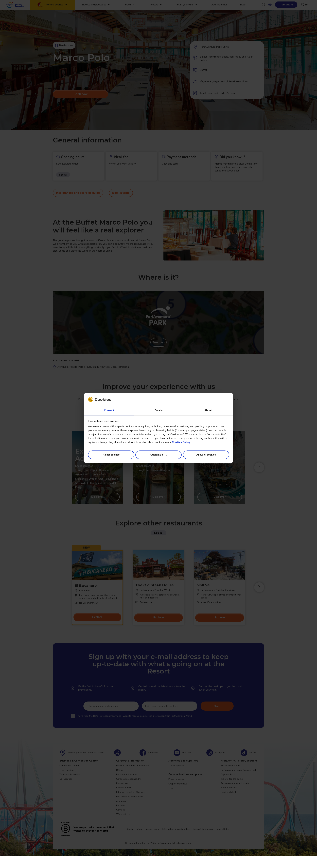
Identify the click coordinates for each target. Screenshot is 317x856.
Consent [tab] (109, 410)
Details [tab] (159, 410)
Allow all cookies (206, 454)
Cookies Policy (181, 442)
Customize (156, 454)
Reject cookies (111, 454)
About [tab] (208, 410)
